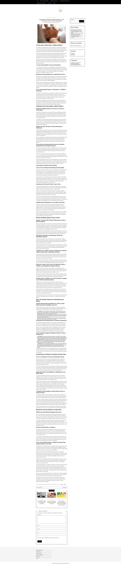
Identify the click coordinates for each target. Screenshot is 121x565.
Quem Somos (38, 556)
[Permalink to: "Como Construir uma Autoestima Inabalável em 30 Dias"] (51, 495)
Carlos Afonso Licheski (48, 22)
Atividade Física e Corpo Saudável (76, 62)
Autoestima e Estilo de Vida (75, 63)
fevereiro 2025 (73, 54)
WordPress (67, 563)
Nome (38, 525)
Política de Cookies (39, 553)
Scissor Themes (57, 563)
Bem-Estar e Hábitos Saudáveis (75, 64)
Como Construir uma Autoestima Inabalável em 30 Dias (51, 502)
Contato (37, 558)
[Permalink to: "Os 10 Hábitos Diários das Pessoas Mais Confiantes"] (41, 495)
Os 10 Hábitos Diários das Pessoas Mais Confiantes (41, 502)
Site (38, 532)
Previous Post (40, 487)
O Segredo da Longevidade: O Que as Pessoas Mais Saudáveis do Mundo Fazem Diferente (77, 32)
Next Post (64, 487)
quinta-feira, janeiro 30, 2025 (56, 22)
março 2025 (73, 53)
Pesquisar (72, 19)
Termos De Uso (38, 551)
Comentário (39, 514)
